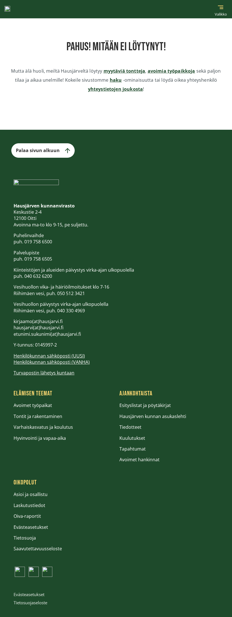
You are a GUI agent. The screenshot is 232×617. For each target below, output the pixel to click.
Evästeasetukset (31, 527)
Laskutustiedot (29, 505)
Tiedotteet (130, 427)
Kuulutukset (132, 438)
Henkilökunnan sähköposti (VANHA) (52, 362)
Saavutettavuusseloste (38, 548)
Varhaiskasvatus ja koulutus (43, 427)
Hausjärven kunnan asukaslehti (152, 416)
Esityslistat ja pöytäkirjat (145, 405)
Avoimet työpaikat (33, 405)
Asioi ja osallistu (31, 494)
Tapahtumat (132, 449)
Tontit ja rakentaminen (38, 416)
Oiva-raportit (27, 516)
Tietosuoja (25, 538)
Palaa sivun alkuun (38, 150)
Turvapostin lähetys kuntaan (44, 373)
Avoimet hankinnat (139, 459)
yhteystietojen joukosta (115, 89)
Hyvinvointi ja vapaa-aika (40, 438)
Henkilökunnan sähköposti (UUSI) (49, 356)
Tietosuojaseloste (30, 602)
